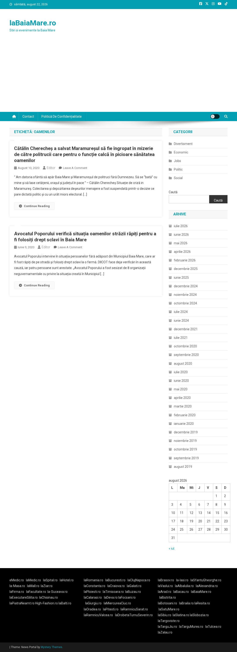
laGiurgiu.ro (94, 603)
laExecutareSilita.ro (23, 597)
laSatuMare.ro (169, 609)
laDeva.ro (111, 597)
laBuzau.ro (133, 592)
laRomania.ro (93, 580)
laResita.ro (202, 603)
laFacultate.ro (36, 592)
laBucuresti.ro (115, 580)
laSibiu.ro (164, 615)
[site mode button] (215, 116)
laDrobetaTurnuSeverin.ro (134, 615)
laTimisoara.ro (113, 592)
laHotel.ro (67, 580)
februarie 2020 (185, 415)
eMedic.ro (16, 580)
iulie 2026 (181, 226)
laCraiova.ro (116, 586)
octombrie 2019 (185, 449)
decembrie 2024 (186, 286)
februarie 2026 (185, 260)
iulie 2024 (181, 312)
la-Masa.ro (17, 586)
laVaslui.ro (166, 586)
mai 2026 (180, 243)
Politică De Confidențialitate (61, 116)
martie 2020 (183, 406)
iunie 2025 (181, 277)
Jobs (177, 161)
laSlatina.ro (181, 615)
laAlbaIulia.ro (184, 586)
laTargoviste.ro (169, 621)
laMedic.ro (34, 580)
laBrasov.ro (166, 580)
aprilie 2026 (182, 252)
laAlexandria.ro (207, 586)
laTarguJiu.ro (168, 626)
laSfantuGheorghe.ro (205, 580)
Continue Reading (37, 206)
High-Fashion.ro (46, 603)
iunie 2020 (181, 381)
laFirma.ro (16, 592)
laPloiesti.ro (92, 592)
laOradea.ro (92, 609)
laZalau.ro (165, 632)
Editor (51, 168)
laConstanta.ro (94, 586)
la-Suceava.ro (57, 592)
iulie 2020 (181, 372)
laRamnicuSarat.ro (134, 609)
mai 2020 (180, 389)
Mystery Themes (51, 647)
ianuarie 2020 (184, 423)
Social (178, 178)
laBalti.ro (65, 603)
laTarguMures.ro (191, 626)
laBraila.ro (186, 603)
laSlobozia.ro (199, 615)
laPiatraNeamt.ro (21, 603)
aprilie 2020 (182, 398)
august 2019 (183, 466)
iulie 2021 (181, 338)
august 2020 (183, 363)
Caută (173, 192)
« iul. (172, 548)
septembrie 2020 (186, 355)
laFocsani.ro (127, 597)
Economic (181, 152)
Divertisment (183, 144)
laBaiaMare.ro (32, 22)
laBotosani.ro (167, 603)
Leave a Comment (75, 168)
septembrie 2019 (186, 458)
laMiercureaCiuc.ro (117, 603)
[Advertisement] (118, 77)
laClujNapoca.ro (139, 580)
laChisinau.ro (48, 597)
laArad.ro (164, 592)
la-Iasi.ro (182, 580)
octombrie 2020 (185, 346)
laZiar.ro (47, 586)
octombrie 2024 (185, 303)
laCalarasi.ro (93, 597)
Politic (178, 169)
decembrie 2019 (186, 432)
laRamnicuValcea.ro (98, 615)
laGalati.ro (134, 586)
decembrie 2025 (186, 269)
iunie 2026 (181, 234)
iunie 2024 (181, 320)
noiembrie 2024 (185, 295)
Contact (28, 116)
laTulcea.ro (213, 626)
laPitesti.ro (110, 609)
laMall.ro (33, 586)
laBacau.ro (181, 592)
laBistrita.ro (167, 597)
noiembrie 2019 (185, 441)
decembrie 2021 (186, 329)
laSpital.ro (50, 580)
